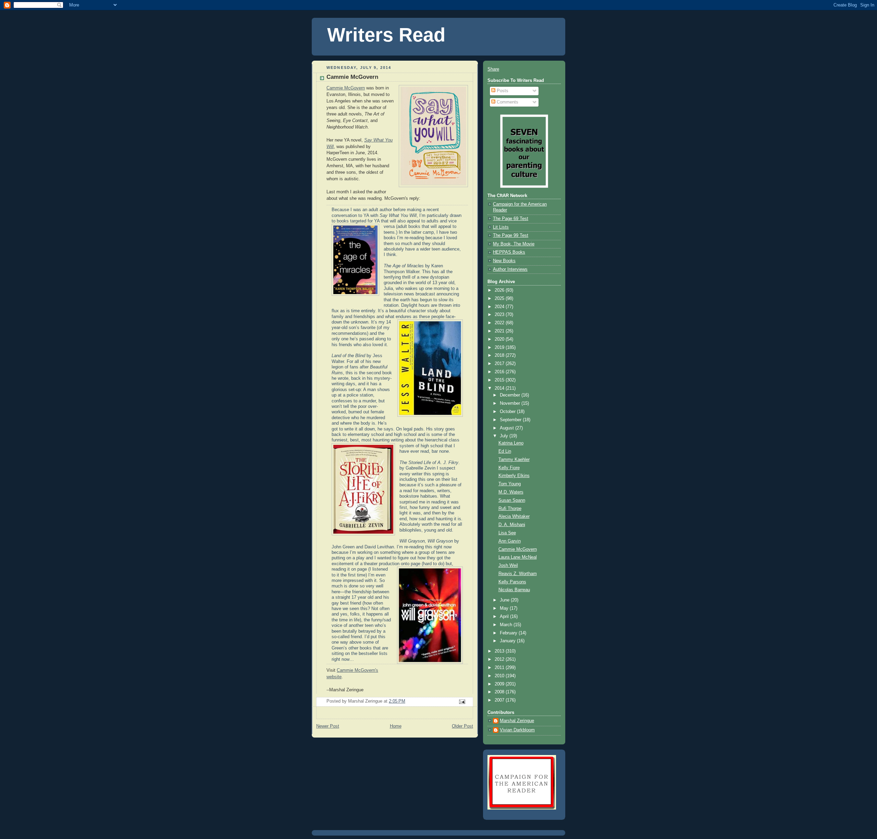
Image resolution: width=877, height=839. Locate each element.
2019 (500, 347)
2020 (500, 339)
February (509, 633)
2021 (500, 331)
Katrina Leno (510, 443)
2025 (500, 298)
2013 (500, 651)
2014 (500, 388)
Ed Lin (504, 451)
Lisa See (507, 533)
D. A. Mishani (511, 524)
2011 (500, 667)
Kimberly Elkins (514, 475)
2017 (500, 363)
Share (493, 69)
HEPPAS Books (509, 252)
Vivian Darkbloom (517, 730)
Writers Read (386, 35)
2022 (500, 322)
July (504, 436)
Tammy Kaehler (514, 459)
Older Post (462, 726)
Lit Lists (501, 227)
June (505, 600)
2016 (500, 371)
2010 (500, 675)
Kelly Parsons (512, 582)
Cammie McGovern (345, 88)
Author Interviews (510, 269)
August (507, 428)
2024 (500, 306)
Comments (506, 102)
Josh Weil (508, 565)
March (507, 624)
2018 (500, 355)
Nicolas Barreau (514, 589)
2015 (500, 380)
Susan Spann (511, 500)
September (511, 419)
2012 (500, 659)
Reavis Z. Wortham (517, 573)
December (510, 395)
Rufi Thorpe (509, 508)
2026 (500, 290)
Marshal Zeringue (517, 720)
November (510, 403)
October (508, 411)
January (508, 641)
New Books (504, 260)
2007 (500, 700)
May (505, 608)
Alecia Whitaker (514, 516)
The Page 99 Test (510, 235)
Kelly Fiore (509, 467)
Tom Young (509, 484)
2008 (500, 692)
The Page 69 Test (510, 218)
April (505, 616)
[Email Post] (462, 701)
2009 (500, 684)
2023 (500, 314)
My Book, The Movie (513, 244)
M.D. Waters (510, 492)
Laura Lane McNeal (517, 557)
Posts (501, 90)
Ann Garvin (509, 541)
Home (396, 726)
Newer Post (327, 726)
